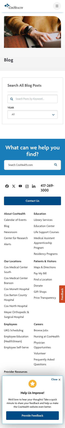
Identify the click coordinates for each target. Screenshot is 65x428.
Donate (38, 285)
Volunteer (40, 353)
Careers (38, 324)
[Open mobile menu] (57, 6)
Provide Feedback (32, 415)
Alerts (7, 244)
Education (40, 213)
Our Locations (12, 261)
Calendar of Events (15, 220)
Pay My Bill (40, 273)
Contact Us (32, 201)
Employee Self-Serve (16, 347)
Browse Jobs (41, 330)
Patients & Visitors (45, 261)
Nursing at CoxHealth (46, 336)
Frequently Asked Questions (44, 362)
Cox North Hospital (15, 306)
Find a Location (43, 279)
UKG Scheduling (13, 330)
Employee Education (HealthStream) (16, 339)
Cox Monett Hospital (16, 289)
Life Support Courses (46, 232)
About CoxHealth (14, 213)
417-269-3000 (47, 188)
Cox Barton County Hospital (15, 297)
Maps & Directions (45, 267)
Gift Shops (40, 292)
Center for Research (16, 238)
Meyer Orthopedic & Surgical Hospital (16, 314)
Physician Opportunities (42, 345)
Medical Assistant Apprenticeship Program (44, 242)
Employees (10, 324)
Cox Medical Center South (16, 270)
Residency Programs (46, 254)
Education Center (44, 226)
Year (11, 107)
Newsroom (10, 232)
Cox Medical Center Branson (16, 280)
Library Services (43, 220)
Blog (6, 226)
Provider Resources (15, 372)
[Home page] (13, 6)
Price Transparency (45, 297)
